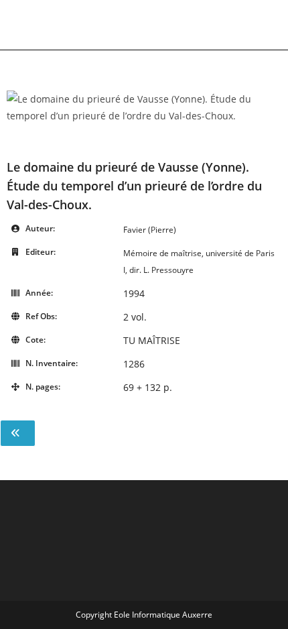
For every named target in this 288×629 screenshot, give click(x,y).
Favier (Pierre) (149, 229)
